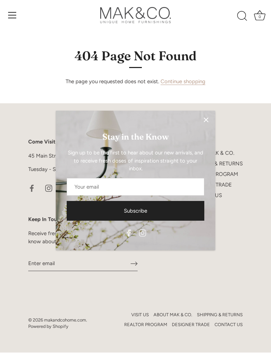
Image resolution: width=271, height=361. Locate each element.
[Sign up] (134, 263)
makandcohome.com (65, 320)
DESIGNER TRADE (191, 324)
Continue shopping (183, 81)
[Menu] (12, 15)
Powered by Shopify (48, 326)
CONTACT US (229, 324)
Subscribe (135, 211)
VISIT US (140, 314)
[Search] (242, 16)
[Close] (206, 120)
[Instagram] (142, 233)
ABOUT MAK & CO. (172, 314)
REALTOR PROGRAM (145, 324)
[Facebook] (128, 233)
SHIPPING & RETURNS (215, 163)
